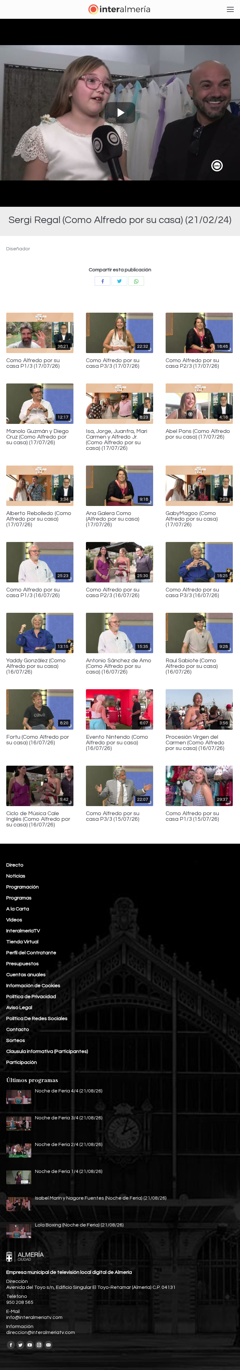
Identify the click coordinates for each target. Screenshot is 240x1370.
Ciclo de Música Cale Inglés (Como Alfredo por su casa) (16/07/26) (38, 819)
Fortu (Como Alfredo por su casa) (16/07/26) (37, 740)
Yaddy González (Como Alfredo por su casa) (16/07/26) (36, 666)
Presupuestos (22, 963)
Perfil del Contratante (31, 952)
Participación (21, 1062)
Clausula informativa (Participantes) (47, 1051)
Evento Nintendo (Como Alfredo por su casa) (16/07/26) (117, 742)
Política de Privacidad (31, 996)
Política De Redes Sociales (37, 1018)
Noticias (15, 875)
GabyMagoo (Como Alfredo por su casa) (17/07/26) (192, 519)
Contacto (17, 1029)
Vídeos (14, 919)
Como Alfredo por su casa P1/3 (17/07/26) (33, 363)
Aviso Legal (19, 1007)
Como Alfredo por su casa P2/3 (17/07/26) (192, 363)
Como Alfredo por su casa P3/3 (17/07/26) (112, 363)
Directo (14, 864)
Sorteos (15, 1040)
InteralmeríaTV (23, 930)
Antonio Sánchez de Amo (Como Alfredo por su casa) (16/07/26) (119, 666)
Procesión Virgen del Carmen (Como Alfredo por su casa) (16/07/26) (195, 742)
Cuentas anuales (26, 974)
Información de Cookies (33, 985)
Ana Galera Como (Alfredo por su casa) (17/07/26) (112, 519)
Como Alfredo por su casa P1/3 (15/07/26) (192, 816)
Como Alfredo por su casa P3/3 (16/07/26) (192, 592)
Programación (22, 886)
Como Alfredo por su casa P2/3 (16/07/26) (112, 592)
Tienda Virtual (22, 941)
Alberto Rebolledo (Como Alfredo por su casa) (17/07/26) (39, 519)
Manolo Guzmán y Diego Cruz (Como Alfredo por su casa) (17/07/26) (37, 437)
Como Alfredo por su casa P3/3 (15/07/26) (112, 816)
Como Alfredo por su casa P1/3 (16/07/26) (33, 592)
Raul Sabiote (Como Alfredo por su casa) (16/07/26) (192, 666)
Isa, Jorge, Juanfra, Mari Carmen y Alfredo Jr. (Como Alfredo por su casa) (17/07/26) (116, 440)
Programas (19, 897)
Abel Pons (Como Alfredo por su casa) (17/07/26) (198, 434)
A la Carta (17, 908)
